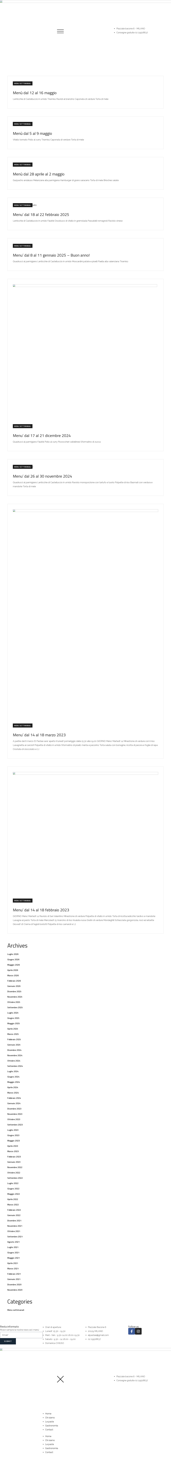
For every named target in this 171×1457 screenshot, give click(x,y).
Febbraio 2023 (14, 1156)
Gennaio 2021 (13, 1279)
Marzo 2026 (13, 975)
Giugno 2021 (13, 1252)
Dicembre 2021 (14, 1220)
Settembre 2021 (15, 1236)
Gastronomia (51, 1425)
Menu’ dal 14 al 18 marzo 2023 (39, 735)
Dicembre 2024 (14, 1050)
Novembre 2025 (14, 996)
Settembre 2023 (15, 1124)
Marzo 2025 (13, 1034)
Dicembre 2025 (14, 991)
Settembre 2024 (15, 1066)
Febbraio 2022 (14, 1209)
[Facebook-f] (131, 1331)
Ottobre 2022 (13, 1172)
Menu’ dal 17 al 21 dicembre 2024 (42, 435)
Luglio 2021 (12, 1247)
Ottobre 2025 (13, 1002)
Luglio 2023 (12, 1130)
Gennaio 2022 (13, 1215)
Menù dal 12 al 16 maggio (35, 93)
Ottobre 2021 (13, 1231)
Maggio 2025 (13, 1023)
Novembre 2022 (14, 1167)
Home (48, 1413)
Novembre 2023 (14, 1114)
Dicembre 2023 (14, 1108)
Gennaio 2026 (13, 986)
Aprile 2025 (12, 1028)
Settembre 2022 (15, 1178)
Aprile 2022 (12, 1199)
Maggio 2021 (13, 1257)
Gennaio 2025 (13, 1044)
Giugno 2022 (13, 1188)
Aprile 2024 (12, 1087)
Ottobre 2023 (13, 1119)
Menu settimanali (22, 83)
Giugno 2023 (13, 1135)
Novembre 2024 (14, 1055)
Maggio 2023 (13, 1140)
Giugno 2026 (13, 959)
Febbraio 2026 (14, 980)
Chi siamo (50, 1417)
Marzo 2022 (13, 1204)
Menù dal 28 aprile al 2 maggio (39, 174)
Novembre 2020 (14, 1289)
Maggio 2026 (13, 964)
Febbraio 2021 (14, 1273)
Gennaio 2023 (13, 1162)
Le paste (49, 1421)
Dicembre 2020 (14, 1284)
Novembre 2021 (14, 1225)
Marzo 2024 (13, 1092)
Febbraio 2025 (14, 1039)
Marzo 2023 (13, 1151)
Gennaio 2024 (13, 1103)
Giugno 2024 (13, 1076)
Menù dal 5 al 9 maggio (32, 133)
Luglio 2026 (12, 954)
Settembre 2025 (15, 1007)
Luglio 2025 (12, 1012)
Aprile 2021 (12, 1263)
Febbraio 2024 (14, 1098)
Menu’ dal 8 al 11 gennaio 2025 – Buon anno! (51, 255)
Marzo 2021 (13, 1268)
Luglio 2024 (12, 1071)
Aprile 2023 (12, 1146)
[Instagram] (138, 1331)
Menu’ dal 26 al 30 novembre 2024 (42, 476)
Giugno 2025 (13, 1018)
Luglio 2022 (12, 1183)
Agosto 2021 (13, 1241)
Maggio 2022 (13, 1193)
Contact (49, 1429)
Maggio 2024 (13, 1082)
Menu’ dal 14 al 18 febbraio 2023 (41, 910)
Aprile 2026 (12, 970)
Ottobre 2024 (13, 1060)
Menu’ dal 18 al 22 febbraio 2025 (41, 214)
